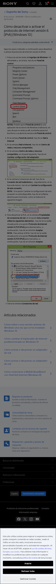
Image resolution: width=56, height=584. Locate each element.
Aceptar (28, 563)
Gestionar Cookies (28, 579)
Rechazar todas (28, 571)
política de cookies (30, 558)
